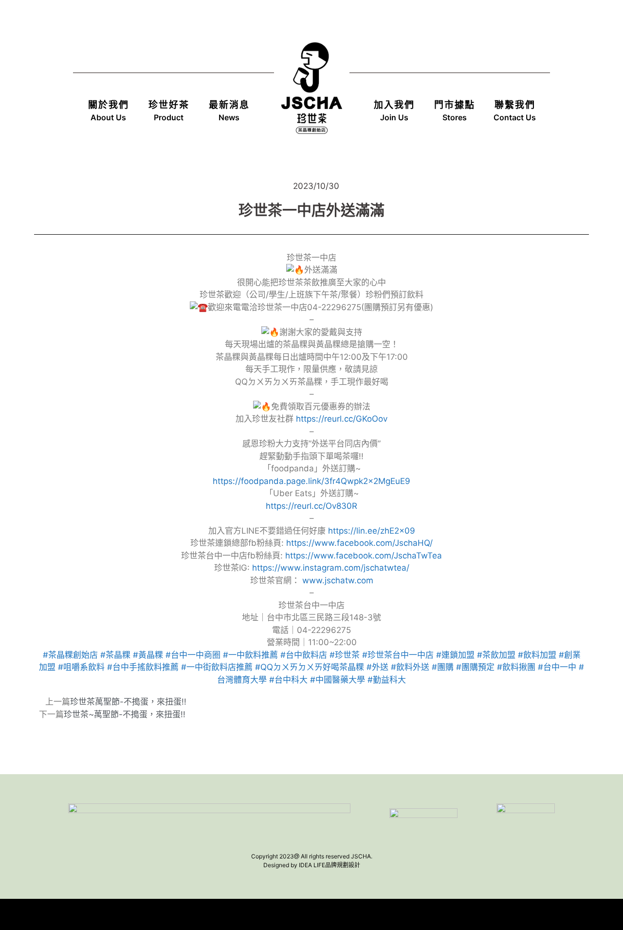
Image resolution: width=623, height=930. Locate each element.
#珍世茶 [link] (345, 655)
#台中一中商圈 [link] (192, 655)
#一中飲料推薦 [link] (250, 655)
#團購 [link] (443, 667)
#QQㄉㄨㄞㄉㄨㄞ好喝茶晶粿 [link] (309, 667)
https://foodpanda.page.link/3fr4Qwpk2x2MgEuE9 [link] (311, 481)
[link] (359, 543)
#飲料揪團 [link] (516, 667)
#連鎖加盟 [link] (455, 655)
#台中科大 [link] (288, 680)
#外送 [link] (377, 667)
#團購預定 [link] (475, 667)
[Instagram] (536, 28)
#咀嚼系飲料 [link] (81, 667)
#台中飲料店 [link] (303, 655)
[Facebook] (509, 28)
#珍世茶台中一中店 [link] (398, 655)
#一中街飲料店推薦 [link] (217, 667)
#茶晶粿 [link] (115, 655)
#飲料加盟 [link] (537, 655)
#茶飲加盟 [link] (496, 655)
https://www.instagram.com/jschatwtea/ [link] (330, 568)
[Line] (482, 28)
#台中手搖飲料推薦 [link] (143, 667)
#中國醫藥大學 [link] (337, 680)
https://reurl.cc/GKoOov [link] (341, 419)
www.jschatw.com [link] (337, 580)
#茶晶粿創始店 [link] (70, 655)
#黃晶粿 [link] (148, 655)
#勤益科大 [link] (386, 680)
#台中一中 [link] (557, 667)
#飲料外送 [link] (410, 667)
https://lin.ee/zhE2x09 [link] (371, 531)
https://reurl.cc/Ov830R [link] (311, 506)
